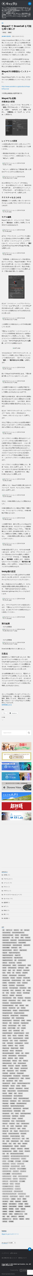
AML (22, 937)
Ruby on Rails (11, 1090)
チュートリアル (13, 1181)
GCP (27, 1005)
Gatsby (22, 1005)
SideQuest (13, 1101)
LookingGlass (19, 1043)
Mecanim (5, 1050)
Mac (16, 1045)
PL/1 (17, 1070)
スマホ (14, 1176)
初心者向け (5, 1201)
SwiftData (15, 1116)
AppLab (5, 952)
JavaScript (16, 1030)
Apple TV (17, 955)
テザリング (5, 1183)
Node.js (25, 1060)
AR (15, 960)
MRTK (4, 1058)
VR (3, 1141)
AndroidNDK (22, 942)
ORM (11, 1068)
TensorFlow (6, 1121)
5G (21, 930)
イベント (6, 883)
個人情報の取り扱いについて (9, 1258)
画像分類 (23, 1208)
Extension (19, 995)
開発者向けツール (7, 1219)
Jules (4, 1035)
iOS (19, 1025)
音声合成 (5, 1221)
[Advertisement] (16, 846)
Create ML (6, 990)
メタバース (5, 1196)
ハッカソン (17, 1188)
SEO (15, 1093)
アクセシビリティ (15, 1158)
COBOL (5, 982)
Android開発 (6, 947)
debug (28, 990)
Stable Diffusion (7, 1110)
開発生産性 (21, 1216)
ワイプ (27, 1196)
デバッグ (18, 1183)
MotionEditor (12, 1055)
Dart (12, 990)
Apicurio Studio (7, 950)
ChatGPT (25, 972)
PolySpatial (17, 1075)
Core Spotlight (14, 987)
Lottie (26, 1043)
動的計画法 (18, 1201)
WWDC (15, 1151)
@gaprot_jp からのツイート (10, 1234)
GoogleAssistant (7, 1013)
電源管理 (22, 1219)
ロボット (22, 1196)
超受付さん (14, 1216)
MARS (21, 1048)
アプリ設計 (18, 1161)
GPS (13, 1018)
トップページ (5, 1253)
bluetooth (26, 970)
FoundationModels (8, 1005)
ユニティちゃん (13, 1196)
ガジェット (5, 1168)
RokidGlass (19, 1088)
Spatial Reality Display (17, 1105)
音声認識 (11, 1221)
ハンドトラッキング (7, 1191)
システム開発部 (6, 1173)
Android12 (5, 940)
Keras (14, 1035)
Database (18, 990)
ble (14, 970)
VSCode (27, 1141)
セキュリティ (23, 1178)
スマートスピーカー (23, 1176)
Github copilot (7, 1010)
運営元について (22, 1258)
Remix (24, 1085)
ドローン (17, 1186)
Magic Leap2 (14, 1048)
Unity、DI (5, 1131)
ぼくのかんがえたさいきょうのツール (20, 1156)
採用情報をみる (7, 705)
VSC (22, 1141)
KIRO (26, 1035)
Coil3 (18, 982)
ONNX (4, 1065)
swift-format (6, 1116)
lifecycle (5, 1040)
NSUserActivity (7, 1063)
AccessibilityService (18, 932)
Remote (5, 1088)
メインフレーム (21, 1193)
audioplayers (22, 965)
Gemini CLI (12, 1008)
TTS (4, 1126)
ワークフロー (6, 1198)
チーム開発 (22, 1181)
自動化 (10, 1214)
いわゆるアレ (6, 1156)
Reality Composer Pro (24, 1083)
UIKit (25, 1126)
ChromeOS (6, 977)
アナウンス (7, 879)
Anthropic (14, 947)
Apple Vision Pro (7, 957)
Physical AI (10, 1070)
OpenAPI (24, 1065)
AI (12, 937)
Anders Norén (11, 1274)
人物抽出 (13, 1198)
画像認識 (11, 1211)
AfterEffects (24, 935)
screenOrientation (23, 1090)
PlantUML (23, 1070)
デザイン (6, 891)
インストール (21, 1163)
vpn (23, 1138)
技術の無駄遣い (12, 1203)
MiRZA (17, 1053)
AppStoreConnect (7, 960)
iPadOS (23, 1028)
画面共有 (5, 1214)
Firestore (27, 997)
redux (18, 1085)
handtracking (20, 1018)
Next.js (15, 1060)
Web (5, 910)
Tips (18, 1123)
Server (20, 1093)
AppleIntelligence (8, 955)
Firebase (20, 997)
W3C (15, 1143)
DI (3, 992)
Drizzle (19, 992)
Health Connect (7, 1020)
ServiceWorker (18, 1095)
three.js (5, 1123)
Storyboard (6, 1113)
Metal (12, 1050)
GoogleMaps (6, 1018)
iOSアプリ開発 (11, 1028)
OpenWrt (5, 1068)
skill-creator (26, 1101)
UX (11, 1131)
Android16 (13, 940)
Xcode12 (27, 1151)
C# (13, 972)
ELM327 (12, 995)
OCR (15, 1063)
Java (10, 1030)
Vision (4, 1133)
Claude (13, 977)
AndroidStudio (7, 945)
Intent (4, 1025)
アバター (24, 1158)
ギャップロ (12, 1168)
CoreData (11, 985)
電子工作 (15, 1219)
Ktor (10, 1038)
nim (20, 1060)
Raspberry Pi (6, 1083)
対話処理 (5, 1203)
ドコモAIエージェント (8, 1186)
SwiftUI (22, 1116)
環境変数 (5, 1208)
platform (12, 1073)
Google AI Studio (24, 1010)
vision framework (14, 1133)
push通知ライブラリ (14, 1078)
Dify (7, 992)
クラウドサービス (7, 1171)
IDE (10, 1023)
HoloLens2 (16, 1020)
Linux (16, 1040)
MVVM (21, 1058)
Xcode (21, 1151)
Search (5, 1093)
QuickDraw (10, 1080)
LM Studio (10, 1043)
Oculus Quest (22, 1063)
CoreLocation (20, 985)
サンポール (23, 1171)
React (13, 1083)
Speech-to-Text (7, 1108)
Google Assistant (19, 1013)
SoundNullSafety (21, 1103)
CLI (24, 980)
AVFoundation (12, 967)
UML (19, 1128)
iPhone (5, 1030)
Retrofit (11, 1088)
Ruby (4, 1090)
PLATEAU (5, 1073)
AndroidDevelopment (24, 940)
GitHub (23, 1008)
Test (13, 1121)
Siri (19, 1101)
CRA (29, 987)
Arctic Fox (12, 962)
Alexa (17, 937)
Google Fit (6, 1015)
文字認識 (21, 1203)
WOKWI (27, 1148)
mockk (5, 1055)
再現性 (24, 1198)
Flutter (5, 1000)
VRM (8, 1141)
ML (22, 1053)
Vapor (16, 1131)
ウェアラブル (6, 1166)
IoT (5, 906)
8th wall (27, 930)
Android (28, 937)
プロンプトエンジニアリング (9, 1193)
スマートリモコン (7, 1178)
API (20, 947)
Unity (4, 32)
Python (28, 1078)
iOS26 (4, 1028)
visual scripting (15, 1136)
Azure (4, 970)
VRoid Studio (14, 1141)
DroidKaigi (26, 992)
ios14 (24, 1025)
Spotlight (25, 1108)
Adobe (17, 935)
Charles (18, 972)
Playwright (20, 1073)
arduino (19, 962)
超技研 (6, 902)
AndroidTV (27, 945)
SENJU (10, 1093)
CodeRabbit (12, 982)
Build (8, 972)
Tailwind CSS (6, 1118)
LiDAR (26, 1038)
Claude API (27, 977)
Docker (13, 992)
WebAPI (25, 1143)
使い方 (19, 1198)
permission (24, 1068)
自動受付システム (19, 1214)
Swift (17, 1113)
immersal (16, 1023)
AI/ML (5, 875)
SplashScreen (17, 1108)
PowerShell (25, 1075)
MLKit (27, 1053)
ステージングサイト (16, 1173)
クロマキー (15, 1171)
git (18, 1008)
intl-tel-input (12, 1025)
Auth (29, 965)
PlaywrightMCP (7, 1075)
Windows (20, 1148)
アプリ (4, 1161)
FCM (15, 997)
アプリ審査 (10, 1161)
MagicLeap (6, 1048)
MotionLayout (22, 1055)
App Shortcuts (18, 957)
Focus (24, 1000)
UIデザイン (12, 1128)
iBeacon (5, 1023)
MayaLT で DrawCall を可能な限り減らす (16, 27)
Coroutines (23, 987)
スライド (15, 1178)
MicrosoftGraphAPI (8, 1053)
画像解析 (5, 1211)
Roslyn (26, 1088)
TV (8, 1126)
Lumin (4, 1045)
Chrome (5, 975)
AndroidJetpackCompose (9, 942)
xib (4, 1153)
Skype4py (5, 1103)
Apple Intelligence (14, 952)
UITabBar (5, 1128)
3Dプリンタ (9, 930)
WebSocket (6, 1148)
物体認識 (21, 1206)
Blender (19, 970)
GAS (16, 1005)
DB (24, 990)
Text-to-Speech (20, 1121)
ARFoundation (7, 965)
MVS (16, 1058)
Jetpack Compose (19, 1033)
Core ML (5, 987)
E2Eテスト (5, 995)
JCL (22, 1030)
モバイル (6, 898)
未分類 (6, 918)
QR (3, 1080)
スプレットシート (7, 1176)
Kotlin (4, 1038)
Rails (21, 1080)
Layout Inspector (18, 1038)
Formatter (6, 1003)
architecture (21, 960)
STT (12, 1113)
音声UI (27, 1219)
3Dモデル (16, 930)
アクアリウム (6, 1158)
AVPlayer (21, 967)
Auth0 (4, 967)
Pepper (17, 1068)
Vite (23, 1136)
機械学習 (5, 1206)
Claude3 (19, 977)
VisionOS (23, 1133)
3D (3, 930)
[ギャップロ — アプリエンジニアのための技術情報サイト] (9, 3)
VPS (28, 1138)
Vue (10, 1143)
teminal (20, 1118)
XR (2, 23)
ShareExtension (7, 1098)
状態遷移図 (27, 1206)
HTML (23, 1020)
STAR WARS (17, 1110)
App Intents (23, 950)
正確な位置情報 (12, 1206)
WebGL (16, 1146)
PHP (4, 1070)
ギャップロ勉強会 (22, 1168)
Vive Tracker (6, 1138)
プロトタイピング (18, 1191)
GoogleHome (24, 1015)
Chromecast (22, 975)
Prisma (5, 1078)
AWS (27, 967)
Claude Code (6, 980)
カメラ (23, 1166)
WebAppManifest (7, 1146)
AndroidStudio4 (17, 945)
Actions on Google (8, 935)
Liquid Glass (23, 1040)
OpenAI (18, 1065)
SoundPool (6, 1105)
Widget (13, 1148)
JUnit (9, 1035)
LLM (4, 1043)
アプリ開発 (25, 1161)
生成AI (17, 1208)
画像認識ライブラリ (20, 1211)
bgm (9, 970)
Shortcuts (5, 1101)
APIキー (16, 950)
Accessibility (6, 932)
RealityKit (6, 1085)
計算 (26, 1214)
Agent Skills (6, 937)
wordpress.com (7, 1151)
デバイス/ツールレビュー (11, 894)
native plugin (6, 1060)
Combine (25, 982)
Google (15, 1010)
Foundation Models (16, 1003)
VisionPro (5, 1136)
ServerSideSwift (7, 1095)
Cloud (28, 980)
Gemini (5, 1008)
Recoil (12, 1085)
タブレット (5, 1181)
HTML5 (29, 1020)
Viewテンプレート (24, 1131)
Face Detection (7, 997)
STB (24, 1110)
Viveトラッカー (16, 1138)
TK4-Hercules (25, 1123)
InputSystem (24, 1023)
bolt (4, 972)
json (27, 1033)
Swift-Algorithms (25, 1113)
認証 (8, 1216)
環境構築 (11, 1208)
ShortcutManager (24, 1098)
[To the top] (29, 1249)
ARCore (5, 962)
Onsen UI (10, 1065)
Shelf (15, 1098)
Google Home (14, 1015)
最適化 (9, 32)
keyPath (21, 1035)
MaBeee (11, 1045)
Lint (11, 1040)
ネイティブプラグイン (8, 1188)
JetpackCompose (7, 1033)
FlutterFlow (12, 1000)
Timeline (12, 1123)
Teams (14, 1118)
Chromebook (12, 975)
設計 (4, 1216)
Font (29, 1000)
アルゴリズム (6, 1163)
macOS (22, 1045)
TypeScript (19, 1126)
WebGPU (23, 1146)
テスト (6, 887)
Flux (19, 1000)
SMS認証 (12, 1103)
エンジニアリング (15, 1166)
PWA (22, 1078)
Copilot (5, 985)
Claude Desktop (16, 980)
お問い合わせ (13, 1253)
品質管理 (25, 1201)
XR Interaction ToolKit (17, 1153)
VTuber (5, 1143)
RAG (16, 1080)
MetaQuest (19, 1050)
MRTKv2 (10, 1058)
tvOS (12, 1126)
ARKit (14, 965)
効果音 (11, 1201)
